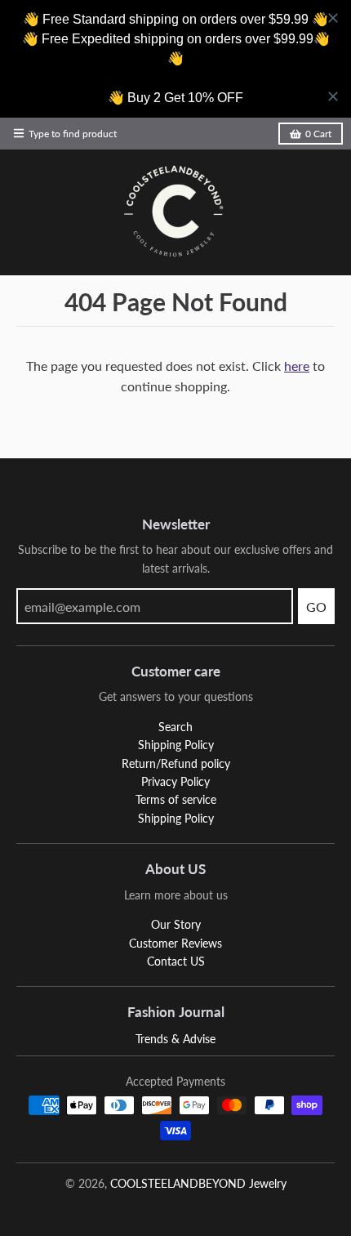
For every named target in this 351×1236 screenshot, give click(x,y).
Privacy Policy (175, 781)
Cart (318, 133)
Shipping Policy (176, 745)
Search (175, 727)
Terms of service (176, 799)
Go (316, 606)
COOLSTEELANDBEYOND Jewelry (198, 1183)
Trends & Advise (175, 1039)
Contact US (176, 961)
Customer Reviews (175, 943)
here (296, 365)
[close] (333, 18)
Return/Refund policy (176, 763)
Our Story (176, 924)
